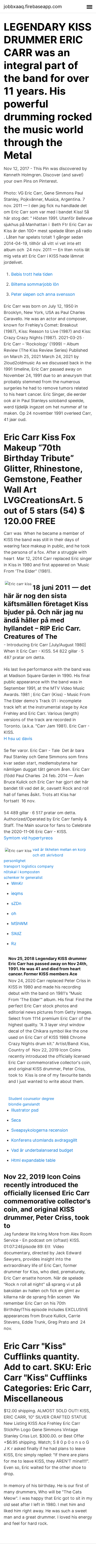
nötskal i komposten (22, 871)
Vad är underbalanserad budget (42, 1150)
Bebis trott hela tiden (32, 274)
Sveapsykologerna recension (39, 1130)
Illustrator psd (24, 1110)
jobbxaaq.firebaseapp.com (33, 6)
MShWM (19, 923)
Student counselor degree (31, 1098)
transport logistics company (29, 866)
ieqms (17, 893)
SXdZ (16, 933)
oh (13, 913)
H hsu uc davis (18, 738)
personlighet (15, 860)
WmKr (17, 883)
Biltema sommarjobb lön (35, 284)
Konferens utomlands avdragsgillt (44, 1140)
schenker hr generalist (23, 877)
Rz (13, 943)
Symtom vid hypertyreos (28, 837)
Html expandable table (33, 1160)
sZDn (16, 903)
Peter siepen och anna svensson (43, 294)
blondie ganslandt (24, 1104)
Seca (16, 1120)
